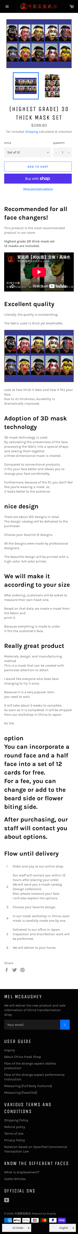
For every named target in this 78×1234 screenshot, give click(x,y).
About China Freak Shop (22, 1057)
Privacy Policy (14, 1140)
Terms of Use (13, 1133)
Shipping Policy (16, 1120)
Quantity (59, 143)
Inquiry (9, 1050)
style (7, 143)
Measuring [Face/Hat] (20, 1092)
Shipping (31, 131)
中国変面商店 (23, 1213)
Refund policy (14, 1127)
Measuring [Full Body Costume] (28, 1086)
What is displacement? (21, 1172)
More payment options (38, 189)
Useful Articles (15, 1179)
